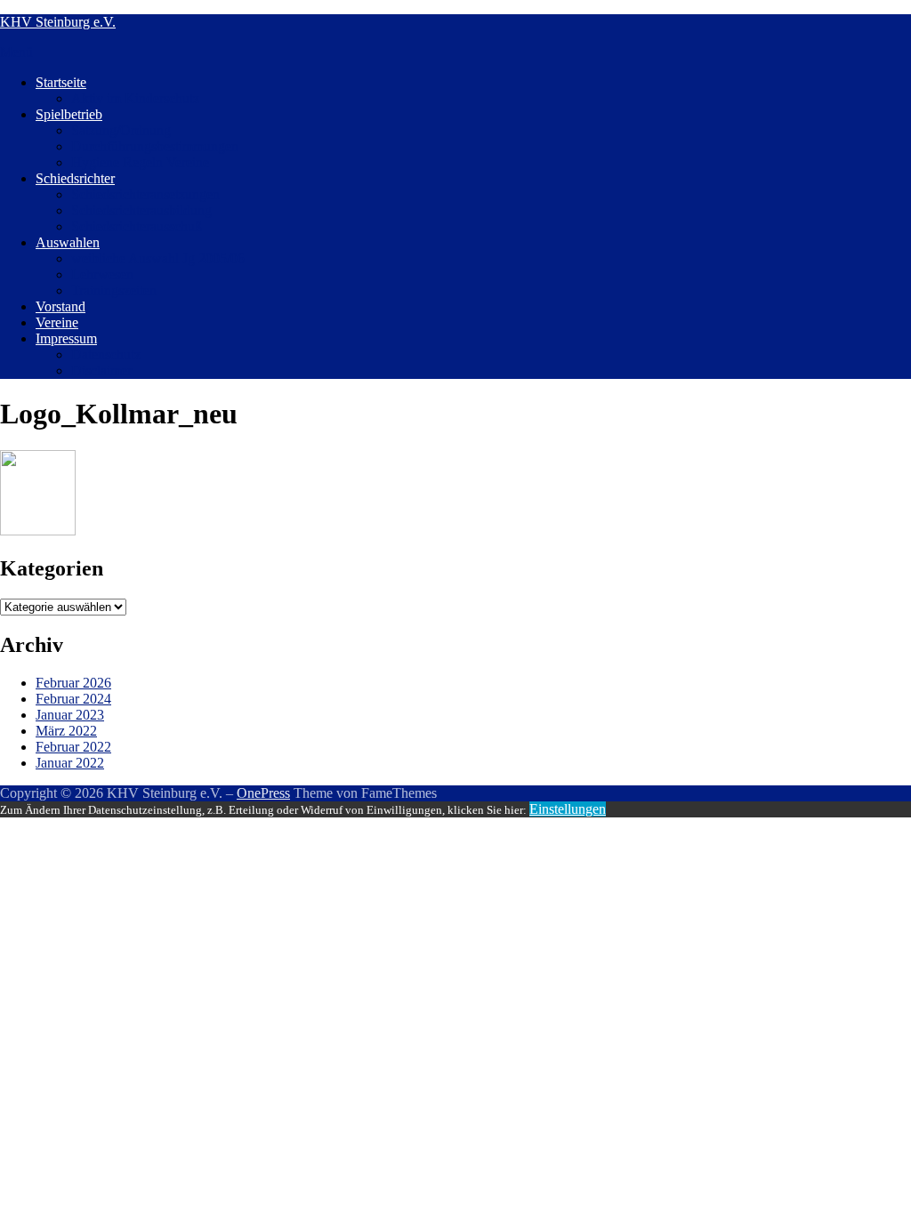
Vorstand (60, 306)
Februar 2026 (73, 682)
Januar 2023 (70, 714)
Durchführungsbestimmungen (154, 146)
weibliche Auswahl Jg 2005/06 (158, 258)
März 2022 (66, 730)
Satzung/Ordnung (121, 130)
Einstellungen (567, 809)
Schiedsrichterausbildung (141, 210)
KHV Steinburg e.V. (58, 21)
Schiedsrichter (75, 178)
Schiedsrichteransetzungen (145, 194)
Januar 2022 (70, 762)
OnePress (263, 793)
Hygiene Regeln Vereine (140, 162)
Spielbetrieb (69, 114)
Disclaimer (101, 370)
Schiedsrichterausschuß (136, 226)
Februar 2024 (73, 698)
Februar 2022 (73, 746)
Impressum (66, 338)
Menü (16, 52)
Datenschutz (106, 354)
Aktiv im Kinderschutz (135, 98)
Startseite (61, 82)
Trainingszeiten (114, 290)
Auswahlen (68, 242)
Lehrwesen (102, 274)
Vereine (57, 322)
